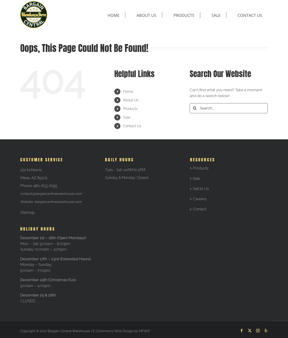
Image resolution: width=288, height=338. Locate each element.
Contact (199, 209)
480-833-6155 (45, 185)
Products (130, 109)
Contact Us (132, 126)
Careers (200, 199)
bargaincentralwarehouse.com (58, 202)
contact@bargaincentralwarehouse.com (51, 194)
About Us (130, 100)
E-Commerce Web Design (113, 331)
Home (128, 91)
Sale (126, 117)
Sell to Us (201, 188)
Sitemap (27, 212)
